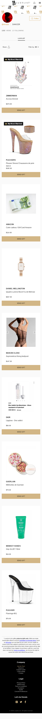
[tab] (21, 38)
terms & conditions (19, 650)
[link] (21, 2)
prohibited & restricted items (27, 640)
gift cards (8, 642)
